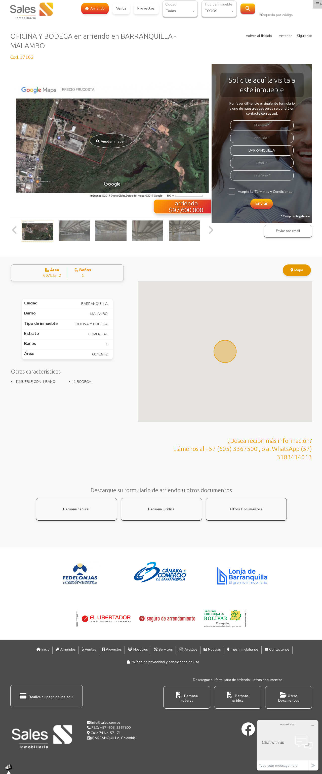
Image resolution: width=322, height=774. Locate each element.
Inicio (45, 649)
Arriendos (67, 649)
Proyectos (113, 649)
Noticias (214, 649)
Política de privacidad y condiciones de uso (164, 662)
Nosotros (140, 649)
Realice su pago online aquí (50, 697)
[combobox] (180, 11)
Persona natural (76, 509)
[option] (111, 141)
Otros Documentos (246, 509)
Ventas (90, 649)
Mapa (298, 270)
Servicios (165, 649)
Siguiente (304, 35)
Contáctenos (279, 649)
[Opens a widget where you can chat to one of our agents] (287, 745)
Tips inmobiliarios (244, 649)
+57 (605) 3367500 (115, 727)
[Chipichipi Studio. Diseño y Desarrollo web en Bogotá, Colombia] (10, 769)
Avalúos (190, 649)
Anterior (285, 35)
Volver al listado (259, 35)
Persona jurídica (161, 509)
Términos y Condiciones (273, 191)
